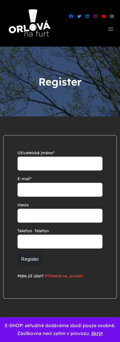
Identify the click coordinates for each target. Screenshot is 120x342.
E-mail (24, 178)
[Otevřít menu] (110, 29)
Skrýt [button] (97, 333)
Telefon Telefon (33, 230)
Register (30, 259)
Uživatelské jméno (35, 152)
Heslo (23, 205)
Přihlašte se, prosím (64, 276)
